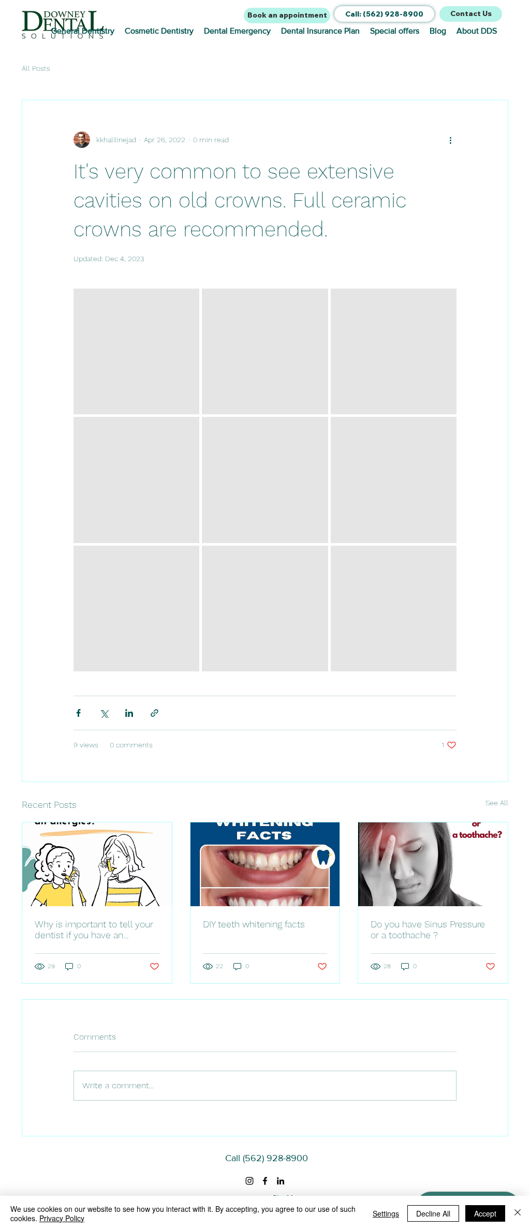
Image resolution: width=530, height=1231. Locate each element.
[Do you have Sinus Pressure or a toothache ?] (433, 864)
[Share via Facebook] (78, 713)
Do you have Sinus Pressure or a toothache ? (428, 929)
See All (496, 803)
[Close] (517, 1213)
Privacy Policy (61, 1218)
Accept (485, 1213)
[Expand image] (136, 351)
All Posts (36, 68)
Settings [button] (386, 1213)
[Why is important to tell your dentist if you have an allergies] (97, 864)
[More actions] (450, 139)
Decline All (433, 1213)
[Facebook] (265, 1181)
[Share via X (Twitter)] (104, 713)
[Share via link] (154, 713)
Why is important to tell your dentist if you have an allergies (94, 929)
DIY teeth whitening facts (254, 924)
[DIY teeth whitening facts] (265, 864)
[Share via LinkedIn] (129, 713)
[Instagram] (249, 1181)
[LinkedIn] (280, 1181)
